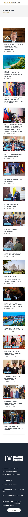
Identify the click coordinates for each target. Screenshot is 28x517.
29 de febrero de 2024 (10, 381)
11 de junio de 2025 (10, 233)
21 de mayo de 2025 (10, 256)
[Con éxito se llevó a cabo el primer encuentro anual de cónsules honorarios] (14, 35)
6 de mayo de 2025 (10, 331)
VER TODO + (14, 510)
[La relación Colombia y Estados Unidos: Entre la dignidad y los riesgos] (14, 143)
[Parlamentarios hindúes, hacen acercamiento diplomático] (14, 219)
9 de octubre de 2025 (10, 133)
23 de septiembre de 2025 (11, 208)
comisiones (8, 347)
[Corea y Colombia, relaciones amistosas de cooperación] (14, 392)
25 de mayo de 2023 (10, 431)
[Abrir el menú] (23, 3)
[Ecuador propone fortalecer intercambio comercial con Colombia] (14, 294)
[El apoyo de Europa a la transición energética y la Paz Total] (14, 417)
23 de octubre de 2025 (10, 104)
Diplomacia (7, 40)
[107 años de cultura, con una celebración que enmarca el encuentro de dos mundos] (14, 89)
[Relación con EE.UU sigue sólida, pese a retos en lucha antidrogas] (14, 194)
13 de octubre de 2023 (10, 406)
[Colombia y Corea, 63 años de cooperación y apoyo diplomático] (14, 169)
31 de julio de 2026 (10, 51)
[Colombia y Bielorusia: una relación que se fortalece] (14, 319)
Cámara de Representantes (10, 468)
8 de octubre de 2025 (10, 158)
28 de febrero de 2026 (10, 78)
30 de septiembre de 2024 (11, 356)
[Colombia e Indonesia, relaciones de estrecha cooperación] (14, 342)
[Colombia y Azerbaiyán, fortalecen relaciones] (14, 244)
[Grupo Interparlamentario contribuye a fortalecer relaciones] (14, 62)
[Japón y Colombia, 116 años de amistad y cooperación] (14, 367)
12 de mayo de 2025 (10, 308)
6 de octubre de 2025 (10, 183)
